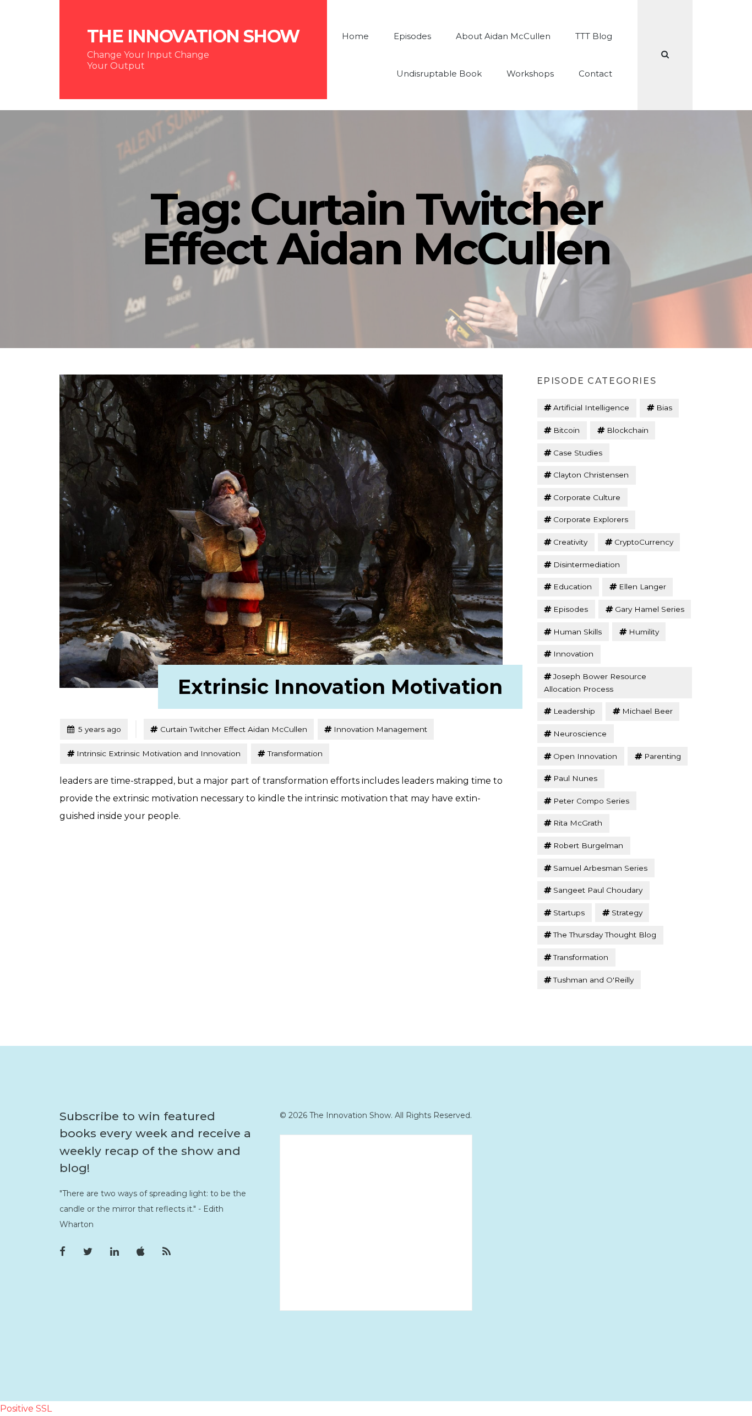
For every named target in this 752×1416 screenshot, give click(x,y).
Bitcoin (566, 430)
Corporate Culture (586, 497)
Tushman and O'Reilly (593, 979)
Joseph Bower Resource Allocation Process (595, 682)
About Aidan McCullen (503, 36)
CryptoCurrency (643, 542)
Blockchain (628, 430)
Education (572, 586)
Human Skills (577, 631)
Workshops (530, 73)
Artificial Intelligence (591, 407)
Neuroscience (580, 733)
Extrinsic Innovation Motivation (340, 687)
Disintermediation (586, 564)
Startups (569, 912)
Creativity (570, 542)
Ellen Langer (642, 586)
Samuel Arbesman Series (600, 868)
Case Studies (577, 452)
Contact (595, 73)
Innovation (573, 653)
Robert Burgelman (588, 845)
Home (355, 36)
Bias (664, 407)
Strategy (627, 912)
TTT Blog (593, 36)
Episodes (412, 36)
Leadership (574, 711)
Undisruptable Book (439, 73)
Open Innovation (585, 756)
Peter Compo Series (591, 800)
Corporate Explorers (590, 519)
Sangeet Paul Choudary (597, 890)
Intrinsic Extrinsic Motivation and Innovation (159, 753)
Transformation (295, 753)
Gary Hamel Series (649, 609)
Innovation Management (380, 729)
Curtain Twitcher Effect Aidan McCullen (233, 729)
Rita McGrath (577, 822)
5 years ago (94, 729)
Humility (644, 631)
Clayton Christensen (591, 474)
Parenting (662, 756)
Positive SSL (26, 1408)
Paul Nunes (575, 778)
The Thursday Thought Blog (604, 934)
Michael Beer (647, 711)
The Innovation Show (193, 36)
